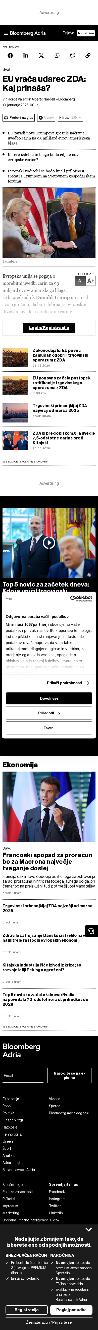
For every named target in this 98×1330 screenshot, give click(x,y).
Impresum (10, 1206)
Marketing (11, 1213)
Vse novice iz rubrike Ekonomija (25, 461)
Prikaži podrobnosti (64, 683)
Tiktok (54, 1220)
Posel (7, 1106)
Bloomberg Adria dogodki (69, 1113)
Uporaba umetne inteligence (25, 1220)
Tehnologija (12, 1134)
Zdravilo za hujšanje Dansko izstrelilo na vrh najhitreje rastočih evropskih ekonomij (46, 938)
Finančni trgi (13, 1120)
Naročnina (86, 33)
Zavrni (49, 728)
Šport (7, 1148)
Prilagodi (46, 713)
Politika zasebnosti (18, 1192)
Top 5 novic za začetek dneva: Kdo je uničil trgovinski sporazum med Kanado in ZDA (46, 591)
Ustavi (49, 117)
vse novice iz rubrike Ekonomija (25, 1026)
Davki (7, 848)
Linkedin (56, 1213)
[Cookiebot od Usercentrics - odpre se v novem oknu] (70, 598)
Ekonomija (20, 765)
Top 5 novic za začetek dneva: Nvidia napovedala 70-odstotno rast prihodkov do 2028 (45, 999)
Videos (54, 1099)
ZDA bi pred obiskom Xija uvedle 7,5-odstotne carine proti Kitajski (64, 438)
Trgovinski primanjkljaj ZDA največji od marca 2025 (60, 408)
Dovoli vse (49, 698)
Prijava (68, 33)
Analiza (9, 1156)
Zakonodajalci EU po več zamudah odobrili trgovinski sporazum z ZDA (60, 355)
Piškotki (9, 1199)
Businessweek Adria (19, 1170)
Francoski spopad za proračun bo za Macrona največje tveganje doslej (47, 862)
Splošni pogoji (13, 1185)
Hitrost (64, 117)
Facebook (57, 1192)
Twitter (55, 1206)
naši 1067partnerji (32, 624)
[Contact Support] (91, 931)
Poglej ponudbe (71, 1309)
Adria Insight (13, 1163)
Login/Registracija (49, 327)
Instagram (57, 1199)
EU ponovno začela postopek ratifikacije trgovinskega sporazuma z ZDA (61, 383)
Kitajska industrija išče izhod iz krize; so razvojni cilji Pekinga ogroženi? (42, 967)
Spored (55, 1106)
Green (8, 1141)
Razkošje (10, 1127)
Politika (8, 1113)
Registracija (27, 1309)
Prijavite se (62, 1322)
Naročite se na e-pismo (69, 1075)
